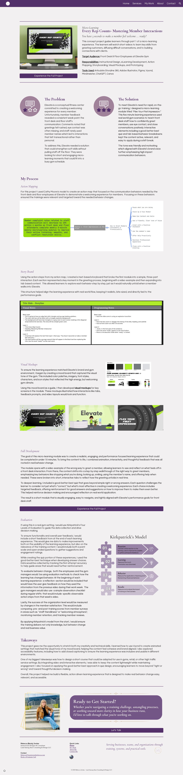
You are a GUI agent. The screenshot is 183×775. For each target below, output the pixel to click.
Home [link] (126, 3)
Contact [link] (171, 3)
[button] (180, 3)
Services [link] (137, 3)
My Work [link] (149, 3)
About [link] (160, 3)
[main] (122, 51)
